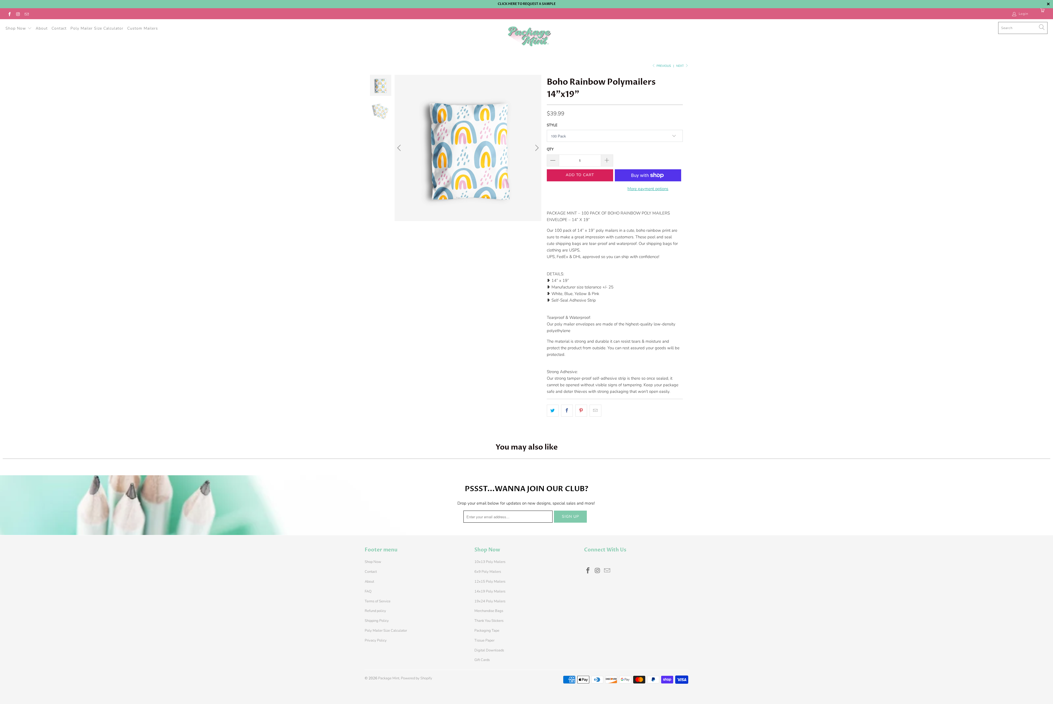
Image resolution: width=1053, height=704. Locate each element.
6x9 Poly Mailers (487, 571)
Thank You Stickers (488, 620)
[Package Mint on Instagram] (17, 14)
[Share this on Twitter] (553, 411)
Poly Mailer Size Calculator (96, 28)
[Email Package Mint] (26, 14)
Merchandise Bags (488, 610)
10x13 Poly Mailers (489, 561)
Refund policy (375, 610)
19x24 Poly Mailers (489, 601)
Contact (59, 28)
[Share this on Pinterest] (581, 411)
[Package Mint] (529, 36)
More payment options (647, 188)
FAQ (368, 591)
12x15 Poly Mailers (489, 581)
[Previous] (399, 148)
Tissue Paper (484, 640)
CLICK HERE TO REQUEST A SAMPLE (527, 4)
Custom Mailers (142, 28)
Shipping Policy (377, 620)
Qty (550, 149)
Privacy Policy (376, 640)
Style (552, 125)
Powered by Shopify (416, 678)
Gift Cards (482, 659)
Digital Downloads (489, 650)
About (42, 28)
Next (680, 66)
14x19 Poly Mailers (489, 591)
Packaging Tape (486, 630)
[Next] (536, 148)
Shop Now (16, 28)
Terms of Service (377, 601)
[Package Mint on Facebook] (9, 14)
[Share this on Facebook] (567, 411)
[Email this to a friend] (595, 411)
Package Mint (388, 678)
